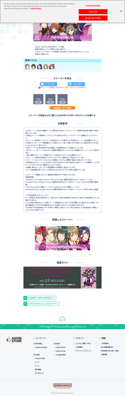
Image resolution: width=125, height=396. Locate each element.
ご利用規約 (105, 343)
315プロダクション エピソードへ (42, 303)
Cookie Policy (35, 8)
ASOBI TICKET (61, 347)
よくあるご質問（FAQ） (83, 343)
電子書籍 (38, 369)
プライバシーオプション (83, 351)
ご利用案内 (79, 347)
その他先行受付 (61, 355)
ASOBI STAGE (60, 351)
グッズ (37, 362)
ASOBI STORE (40, 358)
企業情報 (104, 354)
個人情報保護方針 (107, 347)
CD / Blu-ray (39, 373)
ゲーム (37, 366)
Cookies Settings (93, 5)
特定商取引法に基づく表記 (110, 351)
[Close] (121, 11)
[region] (62, 11)
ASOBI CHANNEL (41, 347)
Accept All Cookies (93, 18)
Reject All (93, 12)
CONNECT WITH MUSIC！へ (41, 297)
